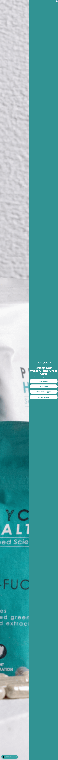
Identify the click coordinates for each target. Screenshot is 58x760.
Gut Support (44, 386)
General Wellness (44, 397)
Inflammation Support (43, 392)
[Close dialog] (56, 1)
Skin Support (43, 381)
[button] (9, 757)
